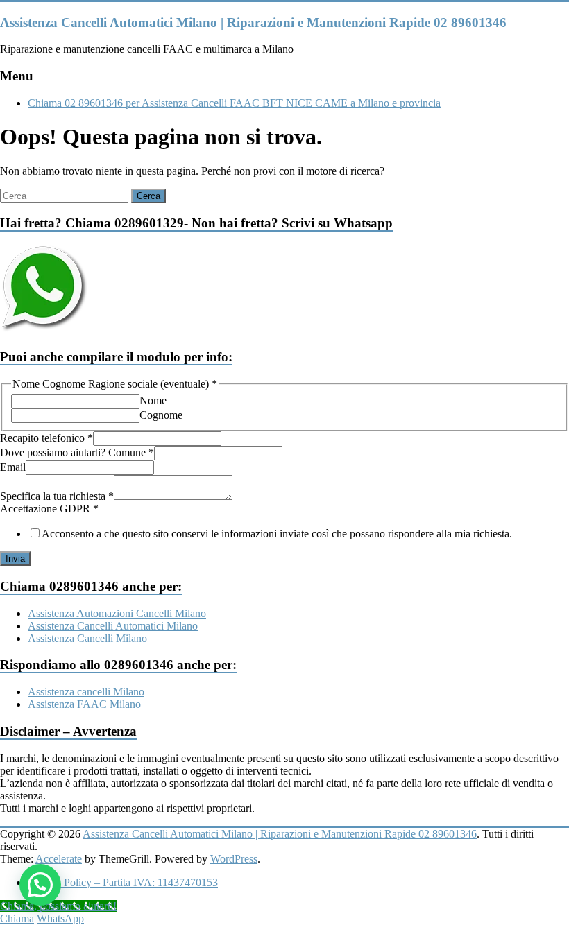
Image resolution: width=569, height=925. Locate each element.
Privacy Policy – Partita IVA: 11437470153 (123, 882)
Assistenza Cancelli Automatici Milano (113, 626)
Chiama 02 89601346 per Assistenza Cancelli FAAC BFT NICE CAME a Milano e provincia (234, 103)
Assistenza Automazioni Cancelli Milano (117, 613)
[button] (40, 885)
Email (13, 467)
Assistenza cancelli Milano (86, 692)
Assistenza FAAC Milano (84, 704)
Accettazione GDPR (49, 509)
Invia (15, 558)
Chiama (17, 918)
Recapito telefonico (46, 438)
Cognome (160, 415)
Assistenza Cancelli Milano (87, 638)
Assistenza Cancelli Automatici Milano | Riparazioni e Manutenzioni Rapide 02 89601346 (253, 22)
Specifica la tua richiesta (57, 496)
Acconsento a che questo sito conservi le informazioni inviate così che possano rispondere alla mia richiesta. (277, 533)
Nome (153, 400)
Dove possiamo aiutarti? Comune (77, 452)
